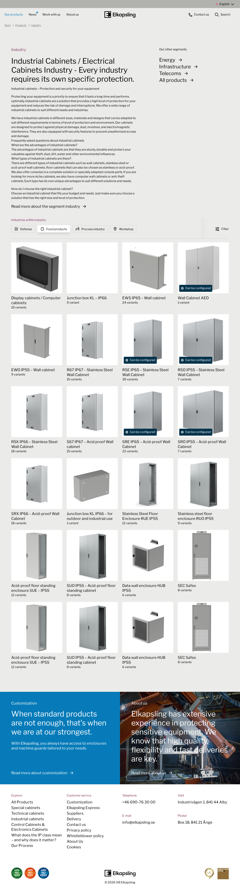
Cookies (74, 847)
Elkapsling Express (83, 807)
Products (20, 25)
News (33, 14)
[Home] (120, 14)
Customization (79, 802)
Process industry (93, 229)
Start (7, 25)
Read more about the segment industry (45, 206)
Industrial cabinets (27, 819)
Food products (56, 229)
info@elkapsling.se (138, 822)
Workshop (126, 229)
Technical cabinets (27, 813)
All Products (22, 802)
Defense (26, 229)
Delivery (74, 819)
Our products (13, 14)
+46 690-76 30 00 (138, 802)
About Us (75, 841)
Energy (167, 60)
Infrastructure (175, 66)
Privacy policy (79, 830)
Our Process (22, 845)
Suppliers (75, 813)
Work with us (51, 14)
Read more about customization (39, 773)
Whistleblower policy (85, 836)
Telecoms (170, 73)
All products (173, 80)
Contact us (76, 824)
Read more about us (148, 773)
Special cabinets (25, 807)
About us (72, 14)
